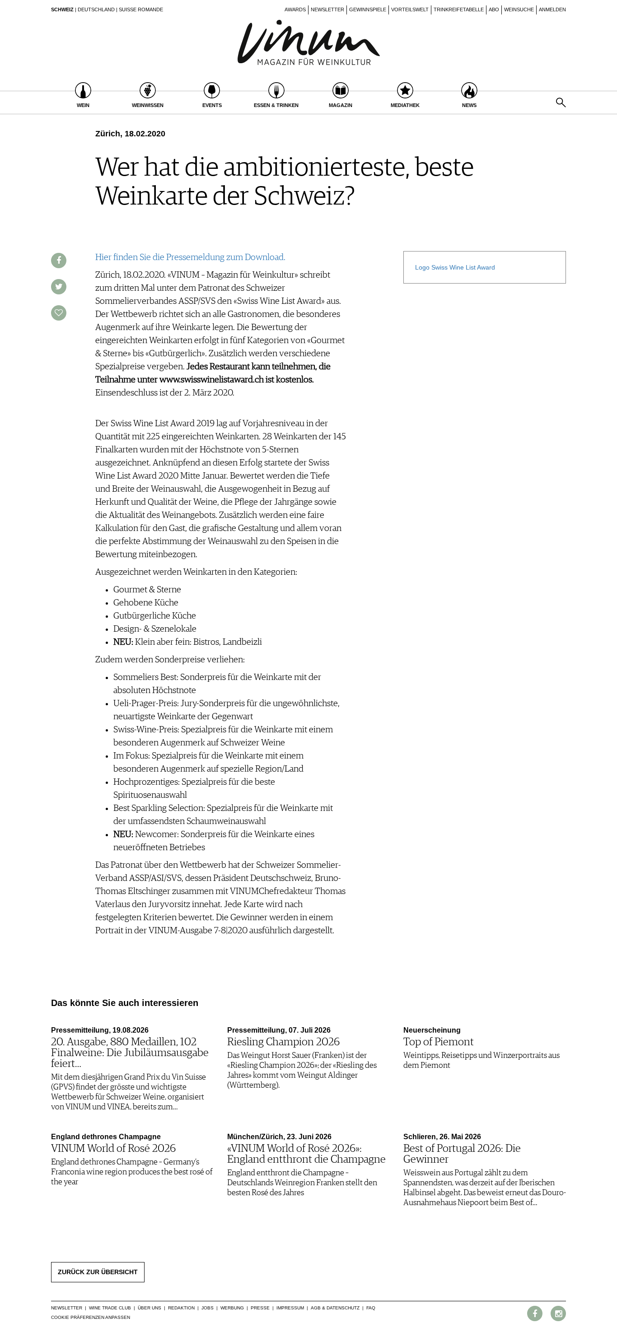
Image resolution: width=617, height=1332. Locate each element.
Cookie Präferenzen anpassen (90, 1317)
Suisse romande (141, 9)
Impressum (290, 1307)
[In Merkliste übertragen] (58, 313)
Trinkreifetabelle (459, 9)
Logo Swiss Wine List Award (456, 267)
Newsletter (327, 9)
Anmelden (552, 9)
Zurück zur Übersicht (98, 1272)
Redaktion (181, 1307)
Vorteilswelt (410, 9)
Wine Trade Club (110, 1307)
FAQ (370, 1307)
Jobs (207, 1307)
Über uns (149, 1307)
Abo (494, 9)
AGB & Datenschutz (335, 1307)
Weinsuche (519, 9)
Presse (260, 1307)
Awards (295, 9)
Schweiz (62, 9)
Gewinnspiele (367, 9)
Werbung (232, 1307)
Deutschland (96, 9)
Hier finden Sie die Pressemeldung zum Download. (190, 257)
